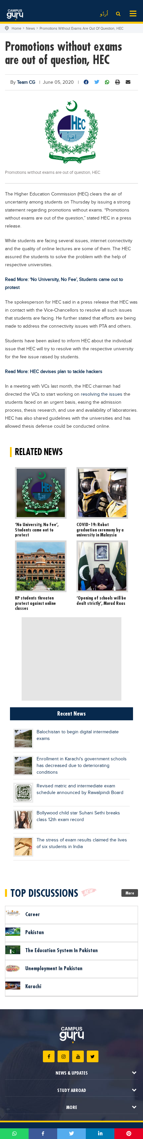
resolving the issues (100, 394)
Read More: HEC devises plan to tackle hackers (53, 371)
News (30, 28)
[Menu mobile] (133, 13)
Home (16, 28)
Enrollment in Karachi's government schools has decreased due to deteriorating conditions (82, 765)
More (130, 892)
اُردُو (104, 14)
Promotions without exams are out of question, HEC (81, 28)
